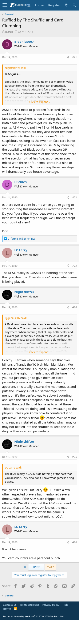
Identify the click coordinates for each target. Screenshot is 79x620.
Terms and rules (29, 605)
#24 (74, 307)
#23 (74, 265)
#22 (74, 197)
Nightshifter (24, 292)
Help (65, 605)
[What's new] (66, 5)
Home (7, 609)
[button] (5, 5)
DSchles (20, 182)
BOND (9, 32)
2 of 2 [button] (50, 567)
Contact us (9, 605)
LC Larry (20, 250)
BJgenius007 (24, 41)
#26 (74, 542)
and (21, 238)
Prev (36, 567)
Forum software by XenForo (33, 616)
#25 (74, 457)
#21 (74, 57)
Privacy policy (50, 605)
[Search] (74, 5)
